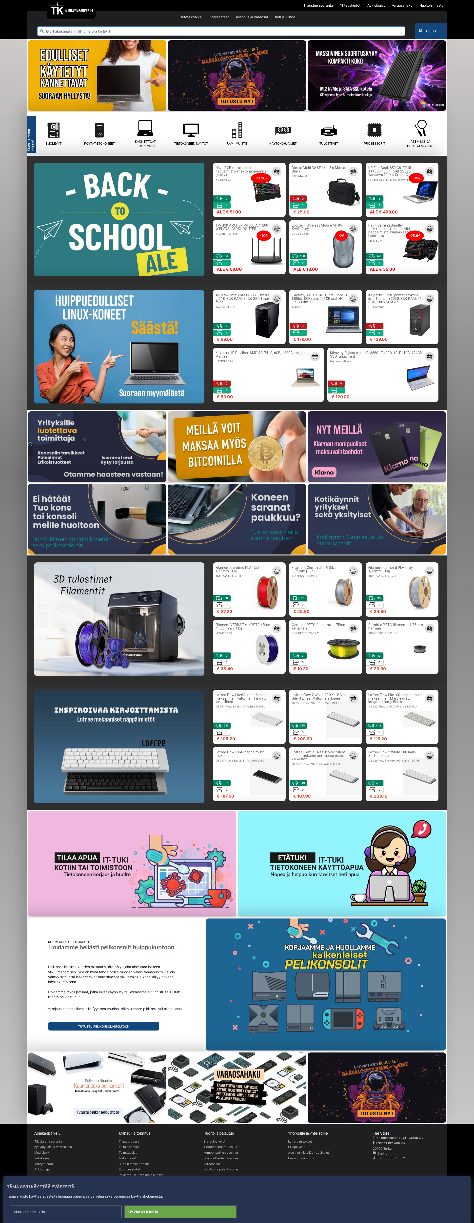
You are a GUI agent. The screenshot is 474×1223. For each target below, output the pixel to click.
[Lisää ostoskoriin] (276, 171)
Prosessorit (374, 143)
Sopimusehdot (129, 1169)
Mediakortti (42, 1152)
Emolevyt (53, 143)
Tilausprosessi (129, 1141)
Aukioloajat (42, 1169)
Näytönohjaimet (282, 143)
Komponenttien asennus (221, 1152)
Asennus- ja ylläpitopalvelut (308, 1152)
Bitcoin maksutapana (134, 1164)
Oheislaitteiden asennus (220, 1158)
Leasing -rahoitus (301, 1158)
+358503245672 (390, 1158)
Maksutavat (127, 1158)
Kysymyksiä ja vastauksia (53, 1147)
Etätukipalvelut (214, 1141)
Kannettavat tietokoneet (145, 144)
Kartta (381, 1153)
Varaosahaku (212, 1164)
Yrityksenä (42, 1158)
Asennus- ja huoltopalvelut (420, 144)
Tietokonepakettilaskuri (220, 1147)
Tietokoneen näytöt (191, 143)
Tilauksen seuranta (48, 1141)
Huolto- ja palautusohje (220, 1169)
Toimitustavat (129, 1147)
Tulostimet (328, 143)
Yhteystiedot (43, 1164)
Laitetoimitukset (300, 1141)
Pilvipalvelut (297, 1147)
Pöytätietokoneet (99, 143)
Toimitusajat (128, 1152)
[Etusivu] (71, 9)
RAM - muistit (237, 143)
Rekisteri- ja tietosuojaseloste (141, 1175)
